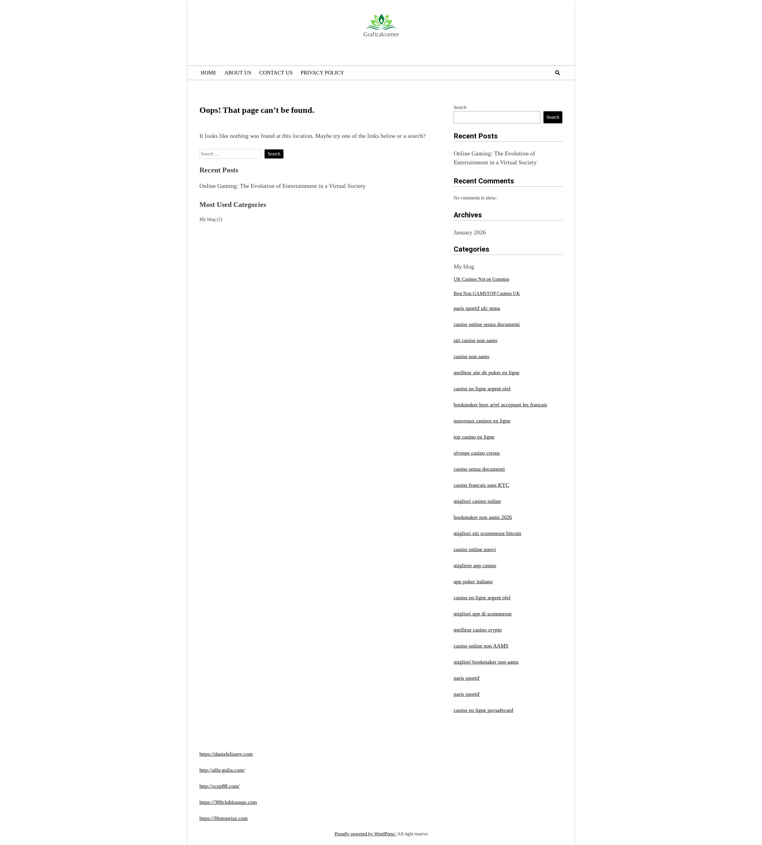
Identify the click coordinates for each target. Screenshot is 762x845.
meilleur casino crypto (478, 630)
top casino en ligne (474, 437)
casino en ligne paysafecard (483, 710)
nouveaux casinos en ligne (482, 421)
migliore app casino (475, 565)
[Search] (557, 72)
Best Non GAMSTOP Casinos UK (487, 293)
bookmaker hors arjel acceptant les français (500, 405)
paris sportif (467, 678)
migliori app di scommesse (483, 614)
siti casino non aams (475, 340)
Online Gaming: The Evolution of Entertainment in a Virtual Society (282, 186)
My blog (207, 219)
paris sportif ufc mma (477, 308)
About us (237, 73)
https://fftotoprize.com (223, 818)
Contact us (276, 73)
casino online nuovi (475, 549)
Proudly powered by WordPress (365, 833)
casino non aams (471, 356)
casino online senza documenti (487, 324)
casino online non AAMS (481, 646)
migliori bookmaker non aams (486, 662)
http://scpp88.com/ (219, 786)
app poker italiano (473, 581)
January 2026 (470, 232)
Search (460, 107)
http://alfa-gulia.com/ (222, 770)
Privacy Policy (322, 73)
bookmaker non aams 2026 (483, 517)
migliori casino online (477, 501)
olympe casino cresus (477, 453)
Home (208, 73)
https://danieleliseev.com (226, 754)
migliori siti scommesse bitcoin (487, 533)
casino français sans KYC (481, 485)
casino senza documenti (479, 469)
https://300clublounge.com (228, 802)
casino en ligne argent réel (482, 389)
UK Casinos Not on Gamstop (481, 279)
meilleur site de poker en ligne (486, 372)
